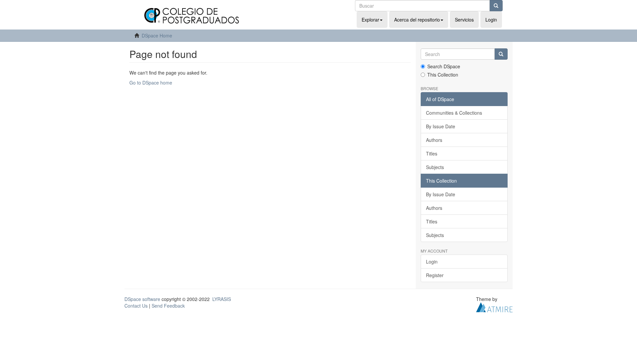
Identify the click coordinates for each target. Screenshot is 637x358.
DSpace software (142, 299)
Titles (431, 153)
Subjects (435, 167)
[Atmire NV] (494, 306)
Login (432, 261)
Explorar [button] (370, 19)
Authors (434, 140)
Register (435, 275)
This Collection (442, 74)
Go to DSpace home (150, 82)
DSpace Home (157, 35)
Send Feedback (168, 305)
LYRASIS (221, 299)
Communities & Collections (454, 112)
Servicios (464, 19)
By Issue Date (440, 126)
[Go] (496, 5)
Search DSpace (443, 66)
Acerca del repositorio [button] (417, 19)
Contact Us (136, 305)
